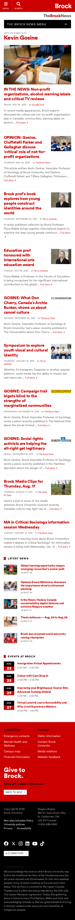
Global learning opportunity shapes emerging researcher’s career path (43, 567)
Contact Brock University (47, 743)
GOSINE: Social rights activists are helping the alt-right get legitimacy (25, 443)
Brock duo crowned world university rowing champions (43, 635)
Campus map (12, 751)
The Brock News (43, 162)
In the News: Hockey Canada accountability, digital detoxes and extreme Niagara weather (42, 603)
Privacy (8, 828)
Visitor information (49, 736)
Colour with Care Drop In (32, 675)
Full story (21, 122)
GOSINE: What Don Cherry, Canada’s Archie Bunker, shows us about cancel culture (25, 305)
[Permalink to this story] (37, 83)
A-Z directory (15, 853)
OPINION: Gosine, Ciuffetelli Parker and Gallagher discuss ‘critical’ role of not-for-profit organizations (25, 147)
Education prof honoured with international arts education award (19, 257)
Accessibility (24, 828)
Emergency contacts (16, 736)
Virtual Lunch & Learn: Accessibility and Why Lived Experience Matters (42, 704)
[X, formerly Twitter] (13, 844)
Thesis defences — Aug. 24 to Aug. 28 (44, 617)
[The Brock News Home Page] (57, 13)
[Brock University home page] (63, 5)
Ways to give (14, 792)
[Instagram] (21, 844)
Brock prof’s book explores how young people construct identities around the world (22, 203)
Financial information (17, 757)
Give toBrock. (14, 773)
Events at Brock (21, 656)
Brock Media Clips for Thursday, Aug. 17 (23, 483)
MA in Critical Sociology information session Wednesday (36, 524)
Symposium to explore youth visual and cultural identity (26, 350)
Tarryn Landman (50, 219)
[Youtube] (34, 844)
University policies (14, 824)
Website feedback (49, 757)
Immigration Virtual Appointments (39, 663)
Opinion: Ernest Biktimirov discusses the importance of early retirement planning (43, 585)
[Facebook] (6, 844)
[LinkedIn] (27, 844)
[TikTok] (42, 844)
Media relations (47, 751)
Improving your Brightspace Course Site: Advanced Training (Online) (42, 689)
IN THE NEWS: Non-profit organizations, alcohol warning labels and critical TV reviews (37, 94)
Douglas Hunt (38, 104)
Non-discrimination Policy (18, 820)
